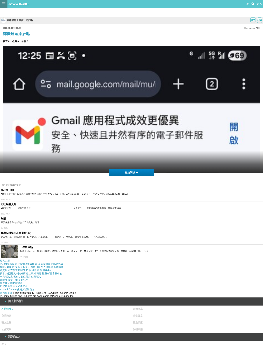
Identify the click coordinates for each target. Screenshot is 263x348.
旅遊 (39, 270)
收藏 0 (15, 41)
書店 (37, 264)
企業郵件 (23, 280)
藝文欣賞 (6, 322)
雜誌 (39, 273)
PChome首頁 (7, 264)
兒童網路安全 (20, 286)
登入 (2, 260)
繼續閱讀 (130, 172)
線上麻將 (31, 273)
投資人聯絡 (23, 289)
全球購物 (58, 267)
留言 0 (6, 41)
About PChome (8, 289)
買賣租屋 (5, 270)
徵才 (32, 289)
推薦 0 (25, 41)
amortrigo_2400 (253, 28)
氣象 (9, 267)
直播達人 (15, 276)
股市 (14, 267)
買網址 (3, 280)
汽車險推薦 (19, 273)
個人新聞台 (24, 267)
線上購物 (20, 264)
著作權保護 (6, 293)
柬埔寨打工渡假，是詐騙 (20, 20)
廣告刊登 (35, 267)
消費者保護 (6, 286)
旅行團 (9, 273)
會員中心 (57, 273)
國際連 (22, 270)
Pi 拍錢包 (31, 270)
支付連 (14, 270)
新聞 (2, 267)
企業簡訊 (36, 276)
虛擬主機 (13, 280)
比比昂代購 (57, 264)
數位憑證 (25, 276)
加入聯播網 (47, 267)
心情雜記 (6, 315)
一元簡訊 (5, 276)
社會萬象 (6, 329)
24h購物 (29, 264)
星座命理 (47, 273)
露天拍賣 (45, 264)
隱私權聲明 (16, 283)
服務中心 (47, 270)
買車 (2, 273)
